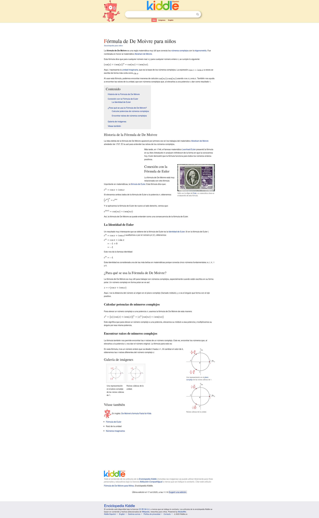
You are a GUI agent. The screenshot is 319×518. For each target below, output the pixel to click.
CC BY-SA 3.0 (144, 509)
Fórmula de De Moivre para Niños (119, 485)
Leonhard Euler (189, 149)
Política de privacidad (152, 514)
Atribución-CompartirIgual (151, 481)
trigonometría (200, 50)
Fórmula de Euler (113, 421)
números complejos (180, 50)
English (170, 20)
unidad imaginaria (130, 69)
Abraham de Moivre (143, 53)
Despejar (192, 14)
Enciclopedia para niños (113, 45)
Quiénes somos (134, 514)
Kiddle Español (110, 514)
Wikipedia (146, 511)
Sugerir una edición (177, 492)
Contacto (167, 514)
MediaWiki (182, 511)
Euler (194, 193)
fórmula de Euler (138, 184)
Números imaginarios (115, 430)
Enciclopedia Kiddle (148, 478)
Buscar (197, 14)
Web (154, 20)
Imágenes (161, 20)
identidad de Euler (177, 231)
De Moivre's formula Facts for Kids (136, 413)
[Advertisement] (159, 30)
